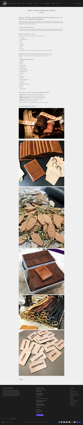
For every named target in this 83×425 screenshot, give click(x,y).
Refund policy (72, 399)
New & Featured (12, 3)
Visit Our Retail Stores (73, 391)
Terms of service (72, 405)
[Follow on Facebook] (2, 418)
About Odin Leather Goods (74, 400)
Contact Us (71, 390)
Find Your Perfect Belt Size (74, 393)
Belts (23, 3)
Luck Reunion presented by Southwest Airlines (27, 59)
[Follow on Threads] (10, 418)
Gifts (41, 3)
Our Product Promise (73, 402)
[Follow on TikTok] (15, 418)
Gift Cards (71, 397)
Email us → (21, 379)
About (58, 3)
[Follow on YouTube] (12, 418)
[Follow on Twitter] (5, 418)
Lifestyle (36, 3)
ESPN (21, 57)
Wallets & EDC (29, 3)
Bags (19, 3)
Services (53, 3)
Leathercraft (47, 3)
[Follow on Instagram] (7, 418)
